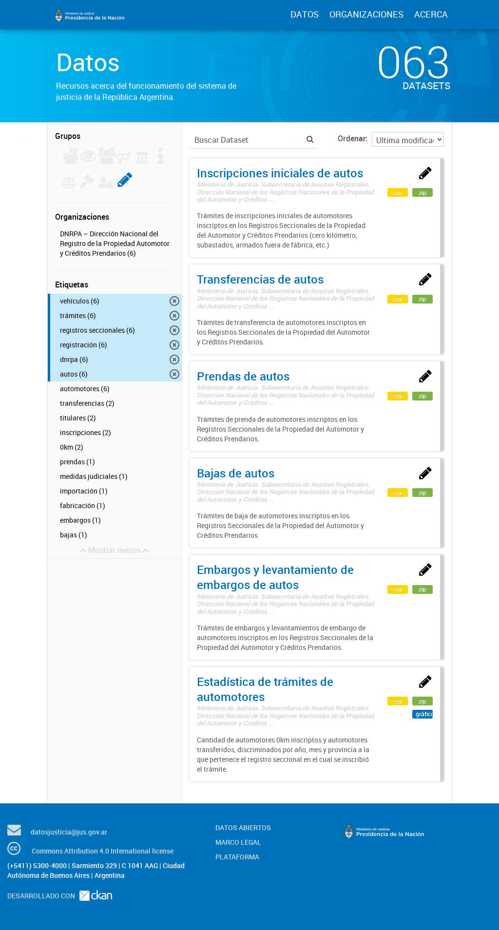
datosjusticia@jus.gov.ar (69, 831)
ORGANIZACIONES (366, 14)
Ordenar (351, 138)
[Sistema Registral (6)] (125, 185)
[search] (310, 139)
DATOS (304, 14)
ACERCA (431, 14)
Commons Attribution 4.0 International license (102, 850)
